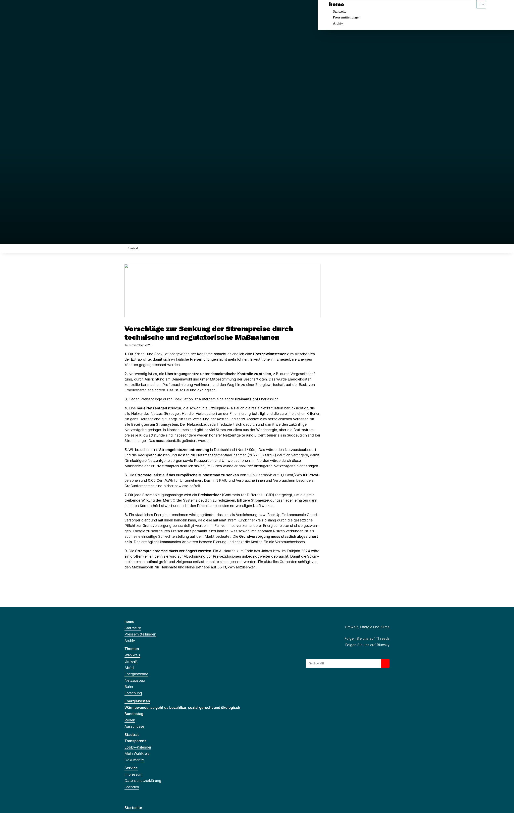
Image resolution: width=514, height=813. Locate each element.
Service (131, 768)
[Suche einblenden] (494, 8)
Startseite (339, 11)
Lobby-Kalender (137, 747)
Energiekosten (137, 701)
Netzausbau (134, 680)
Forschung (133, 693)
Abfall (129, 668)
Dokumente (134, 760)
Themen (131, 649)
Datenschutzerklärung (142, 780)
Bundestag (133, 714)
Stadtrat (131, 734)
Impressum (133, 774)
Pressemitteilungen (346, 17)
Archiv (338, 23)
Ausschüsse (134, 726)
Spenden (131, 787)
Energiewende (136, 674)
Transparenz (135, 741)
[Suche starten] (385, 663)
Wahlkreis (132, 655)
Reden (129, 720)
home (336, 4)
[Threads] (126, 8)
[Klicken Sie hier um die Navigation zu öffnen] (505, 8)
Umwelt (131, 661)
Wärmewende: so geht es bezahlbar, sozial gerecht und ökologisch (182, 707)
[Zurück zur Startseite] (125, 248)
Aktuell (134, 248)
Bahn (128, 686)
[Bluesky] (133, 8)
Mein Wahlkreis (136, 753)
